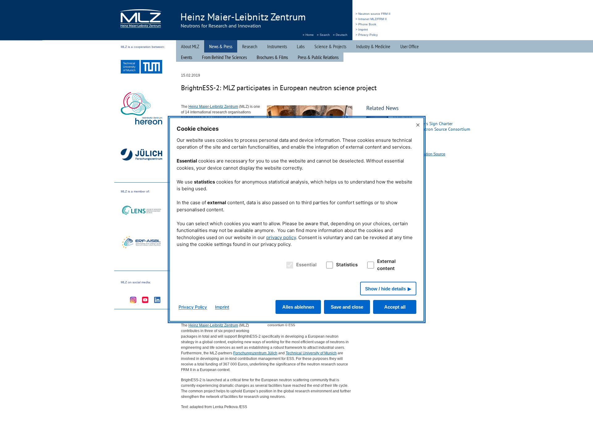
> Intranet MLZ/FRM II (371, 19)
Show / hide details (385, 288)
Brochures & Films (272, 57)
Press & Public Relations (318, 57)
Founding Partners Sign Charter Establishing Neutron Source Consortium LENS (431, 129)
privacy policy (281, 237)
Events (186, 57)
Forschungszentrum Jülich (255, 353)
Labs (301, 46)
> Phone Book (365, 24)
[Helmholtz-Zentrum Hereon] (141, 109)
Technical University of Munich (311, 353)
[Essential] (288, 265)
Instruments (277, 46)
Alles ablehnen (298, 307)
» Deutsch (340, 34)
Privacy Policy (193, 307)
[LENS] (141, 211)
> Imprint (361, 29)
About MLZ (190, 46)
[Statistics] (328, 265)
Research (249, 46)
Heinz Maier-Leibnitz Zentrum (213, 106)
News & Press (220, 46)
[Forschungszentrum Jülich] (141, 156)
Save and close (347, 307)
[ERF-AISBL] (141, 243)
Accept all (395, 307)
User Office (409, 46)
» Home (308, 34)
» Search (323, 34)
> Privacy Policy (366, 34)
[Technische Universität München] (141, 67)
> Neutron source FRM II (372, 13)
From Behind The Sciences (224, 57)
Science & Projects (330, 46)
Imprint (222, 307)
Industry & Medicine (373, 46)
